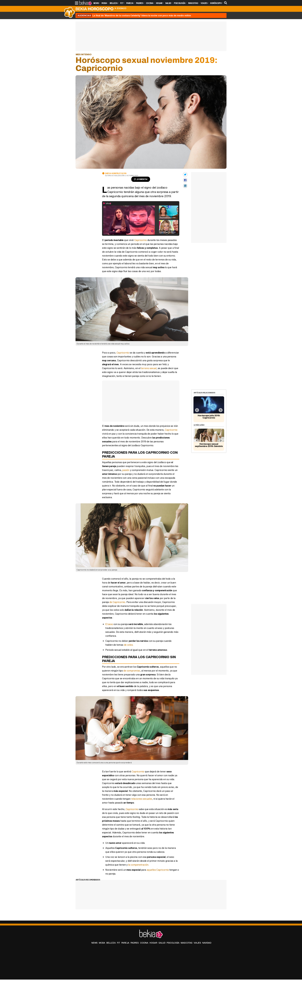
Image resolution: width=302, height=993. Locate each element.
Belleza (111, 942)
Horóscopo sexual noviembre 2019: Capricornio (152, 7)
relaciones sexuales (141, 798)
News (94, 942)
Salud (162, 942)
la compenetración (138, 864)
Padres (135, 942)
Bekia (94, 9)
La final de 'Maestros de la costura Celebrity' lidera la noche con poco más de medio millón (134, 15)
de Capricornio (117, 602)
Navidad (206, 942)
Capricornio (140, 240)
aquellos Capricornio (158, 869)
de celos (128, 644)
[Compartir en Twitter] (185, 174)
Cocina (144, 942)
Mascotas (186, 942)
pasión (125, 470)
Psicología (173, 942)
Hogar (153, 942)
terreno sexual (148, 368)
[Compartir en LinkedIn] (185, 185)
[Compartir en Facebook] (185, 180)
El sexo (109, 624)
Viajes (197, 942)
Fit (118, 942)
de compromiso (131, 670)
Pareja (125, 942)
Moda (102, 942)
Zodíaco (121, 8)
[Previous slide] (197, 410)
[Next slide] (220, 410)
